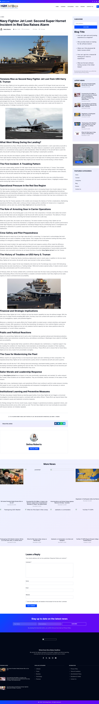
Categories (71, 6)
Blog (77, 6)
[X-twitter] (46, 658)
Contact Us (90, 6)
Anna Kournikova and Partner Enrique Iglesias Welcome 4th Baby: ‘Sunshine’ (89, 105)
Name (27, 581)
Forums (83, 6)
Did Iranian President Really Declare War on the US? (89, 84)
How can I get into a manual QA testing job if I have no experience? (86, 56)
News (2, 16)
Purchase (79, 162)
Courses (63, 6)
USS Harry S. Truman (54, 416)
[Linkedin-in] (49, 658)
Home (57, 6)
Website (28, 594)
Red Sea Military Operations (42, 416)
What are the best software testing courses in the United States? (85, 65)
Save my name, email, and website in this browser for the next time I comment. (47, 601)
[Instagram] (52, 658)
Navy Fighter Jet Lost (29, 416)
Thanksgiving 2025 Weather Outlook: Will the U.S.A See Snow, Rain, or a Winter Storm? (89, 125)
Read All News (34, 448)
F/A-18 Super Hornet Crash (16, 416)
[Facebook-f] (43, 658)
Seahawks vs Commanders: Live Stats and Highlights (62, 539)
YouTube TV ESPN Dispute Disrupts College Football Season (87, 539)
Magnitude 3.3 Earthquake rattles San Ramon (88, 114)
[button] (98, 6)
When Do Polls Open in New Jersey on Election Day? (89, 133)
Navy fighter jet (27, 205)
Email (27, 587)
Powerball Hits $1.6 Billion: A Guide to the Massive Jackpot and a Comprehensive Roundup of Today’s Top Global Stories (89, 96)
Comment (28, 562)
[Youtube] (55, 658)
